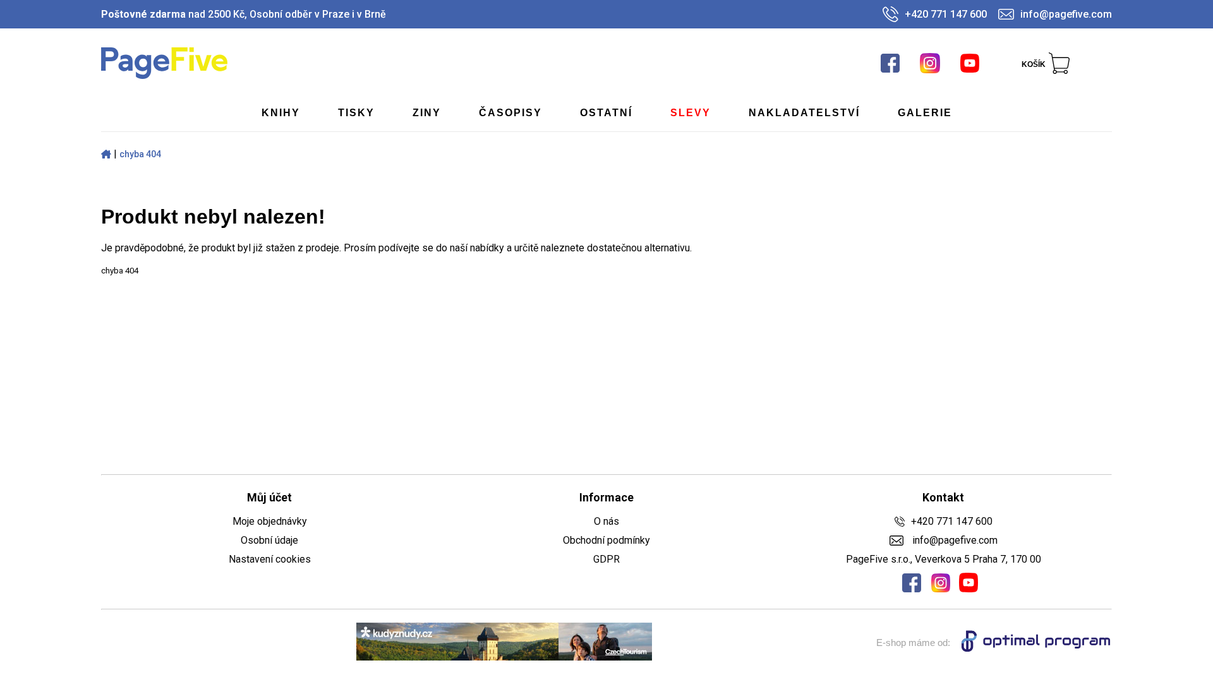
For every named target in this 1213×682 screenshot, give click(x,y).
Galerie (925, 112)
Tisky (356, 112)
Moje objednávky (269, 521)
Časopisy (510, 112)
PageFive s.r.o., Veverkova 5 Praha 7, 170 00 (943, 559)
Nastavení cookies (270, 559)
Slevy (690, 112)
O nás (606, 521)
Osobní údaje (269, 540)
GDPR (606, 559)
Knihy (281, 112)
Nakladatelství (804, 112)
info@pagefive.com (1066, 14)
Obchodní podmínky (606, 540)
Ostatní (606, 112)
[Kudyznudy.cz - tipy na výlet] (504, 643)
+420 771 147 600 (946, 14)
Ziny (427, 112)
